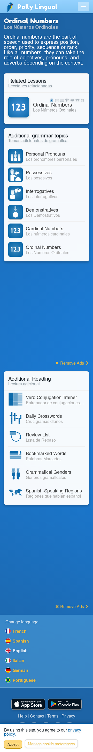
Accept (13, 744)
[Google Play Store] (65, 704)
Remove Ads (72, 363)
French (19, 631)
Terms (52, 716)
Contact (37, 716)
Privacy (68, 716)
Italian (18, 660)
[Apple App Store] (28, 704)
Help (22, 716)
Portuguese (24, 680)
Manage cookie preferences (51, 743)
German (20, 670)
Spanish (20, 641)
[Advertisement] (46, 312)
